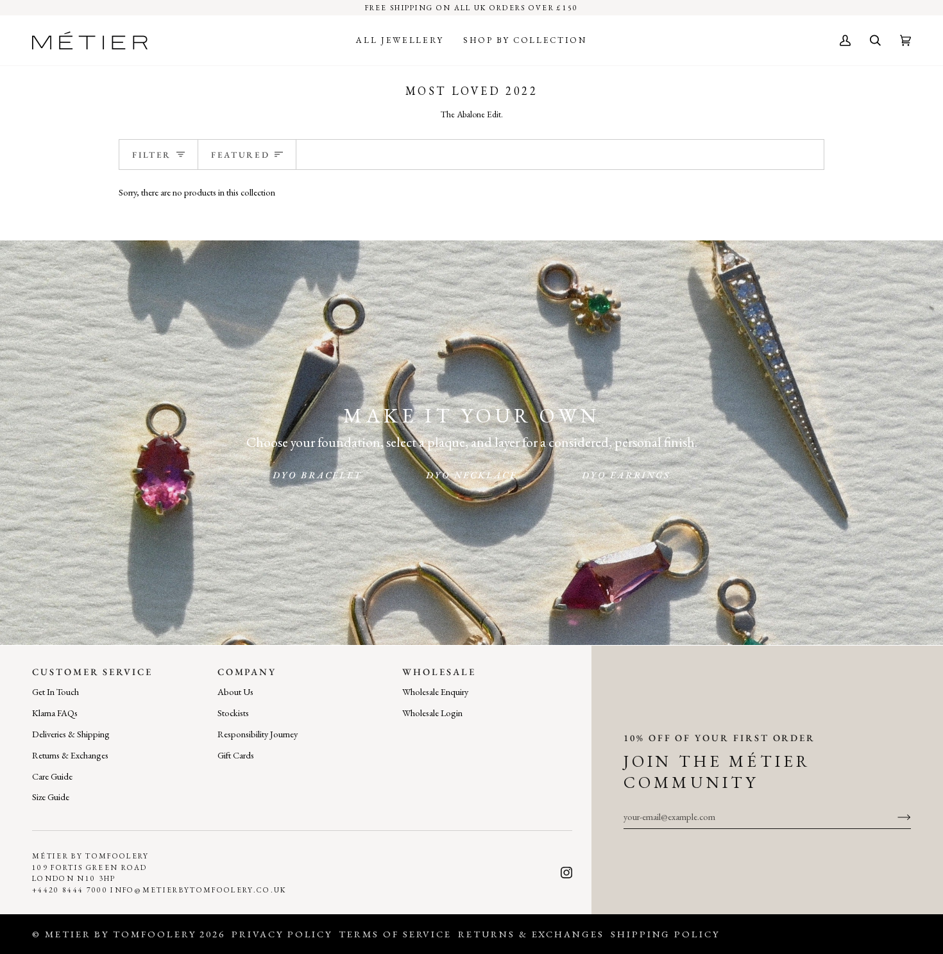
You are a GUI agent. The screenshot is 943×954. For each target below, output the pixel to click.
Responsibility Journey (257, 734)
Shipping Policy (665, 934)
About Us (235, 691)
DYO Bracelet (317, 475)
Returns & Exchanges (70, 755)
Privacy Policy (282, 934)
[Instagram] (566, 872)
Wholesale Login (432, 713)
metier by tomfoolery (120, 934)
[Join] (894, 817)
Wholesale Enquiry (435, 691)
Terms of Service (395, 934)
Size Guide (50, 797)
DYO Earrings (626, 475)
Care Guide (52, 776)
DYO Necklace (471, 475)
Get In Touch (55, 691)
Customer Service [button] (92, 671)
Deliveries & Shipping (71, 734)
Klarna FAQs (55, 713)
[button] (399, 40)
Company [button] (247, 671)
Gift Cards (235, 755)
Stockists (233, 713)
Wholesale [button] (438, 671)
